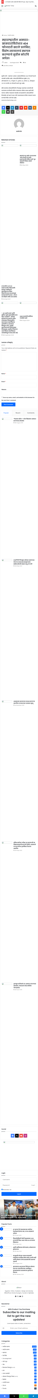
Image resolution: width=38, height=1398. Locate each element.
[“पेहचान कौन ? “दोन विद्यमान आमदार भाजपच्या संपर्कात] (7, 488)
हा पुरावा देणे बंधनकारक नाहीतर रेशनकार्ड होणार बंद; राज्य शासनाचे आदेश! (23, 1231)
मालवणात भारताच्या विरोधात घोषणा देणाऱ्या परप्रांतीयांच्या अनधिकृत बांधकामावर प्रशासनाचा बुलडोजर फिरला (24, 1269)
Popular (6, 413)
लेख (3, 1364)
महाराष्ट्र (5, 1352)
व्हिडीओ (4, 1379)
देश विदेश (5, 1355)
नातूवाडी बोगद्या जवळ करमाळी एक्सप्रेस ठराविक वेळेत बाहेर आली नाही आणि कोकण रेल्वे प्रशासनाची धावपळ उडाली (24, 1258)
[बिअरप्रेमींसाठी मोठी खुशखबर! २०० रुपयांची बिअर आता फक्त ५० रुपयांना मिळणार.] (6, 1240)
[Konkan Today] (9, 6)
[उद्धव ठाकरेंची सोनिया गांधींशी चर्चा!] (28, 308)
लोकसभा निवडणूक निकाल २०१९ (10, 1376)
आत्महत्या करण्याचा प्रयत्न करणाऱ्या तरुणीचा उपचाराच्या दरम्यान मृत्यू (24, 702)
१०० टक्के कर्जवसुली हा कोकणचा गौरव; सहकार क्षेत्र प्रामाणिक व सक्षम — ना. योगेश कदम (18, 1217)
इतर (4, 1370)
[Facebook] (3, 108)
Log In (19, 1194)
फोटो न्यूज (5, 1361)
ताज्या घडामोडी (6, 1373)
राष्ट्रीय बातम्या (11, 35)
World (4, 1385)
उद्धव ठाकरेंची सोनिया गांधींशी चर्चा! (26, 317)
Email (3, 381)
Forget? (33, 1185)
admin (5, 62)
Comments (30, 413)
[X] (8, 108)
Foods (4, 1388)
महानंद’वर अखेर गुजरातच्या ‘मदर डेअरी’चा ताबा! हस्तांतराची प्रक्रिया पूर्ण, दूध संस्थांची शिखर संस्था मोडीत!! (28, 159)
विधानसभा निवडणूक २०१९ (9, 1367)
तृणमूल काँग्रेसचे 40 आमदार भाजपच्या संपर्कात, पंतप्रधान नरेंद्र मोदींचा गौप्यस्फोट (24, 986)
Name (3, 373)
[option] (19, 1209)
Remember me (7, 1189)
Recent (18, 413)
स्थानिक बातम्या (6, 1346)
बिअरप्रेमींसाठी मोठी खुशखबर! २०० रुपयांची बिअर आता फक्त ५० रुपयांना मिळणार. (24, 1240)
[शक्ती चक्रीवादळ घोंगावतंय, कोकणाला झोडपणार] (6, 1249)
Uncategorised (7, 1358)
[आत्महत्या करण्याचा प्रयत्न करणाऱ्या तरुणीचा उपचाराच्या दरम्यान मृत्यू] (7, 770)
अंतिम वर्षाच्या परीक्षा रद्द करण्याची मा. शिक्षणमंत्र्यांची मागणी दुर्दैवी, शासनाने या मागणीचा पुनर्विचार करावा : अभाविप (24, 845)
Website (3, 389)
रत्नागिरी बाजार (6, 1382)
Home (5, 35)
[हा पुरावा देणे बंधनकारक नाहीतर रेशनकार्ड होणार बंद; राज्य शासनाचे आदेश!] (6, 1231)
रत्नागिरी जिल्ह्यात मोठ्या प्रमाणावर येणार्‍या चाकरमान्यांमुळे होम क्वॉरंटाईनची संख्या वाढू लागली (23, 562)
